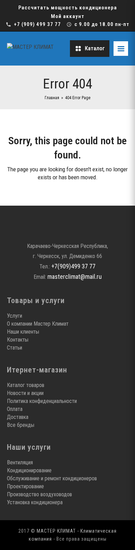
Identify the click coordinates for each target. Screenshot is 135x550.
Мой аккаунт (67, 16)
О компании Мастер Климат (38, 323)
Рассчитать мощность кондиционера (67, 8)
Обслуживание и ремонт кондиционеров (52, 478)
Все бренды (20, 425)
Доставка (17, 417)
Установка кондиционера (35, 502)
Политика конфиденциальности (42, 401)
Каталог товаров (25, 385)
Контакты (17, 339)
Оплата (14, 409)
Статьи (14, 347)
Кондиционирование (29, 470)
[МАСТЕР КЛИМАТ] (36, 48)
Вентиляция (20, 462)
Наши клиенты (23, 331)
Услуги (14, 315)
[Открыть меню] (121, 48)
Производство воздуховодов (39, 494)
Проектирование (25, 486)
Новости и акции (25, 393)
